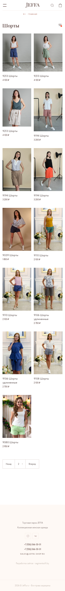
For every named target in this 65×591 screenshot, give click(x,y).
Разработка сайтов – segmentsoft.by (32, 563)
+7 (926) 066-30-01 (32, 544)
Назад (9, 464)
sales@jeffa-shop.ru (32, 554)
